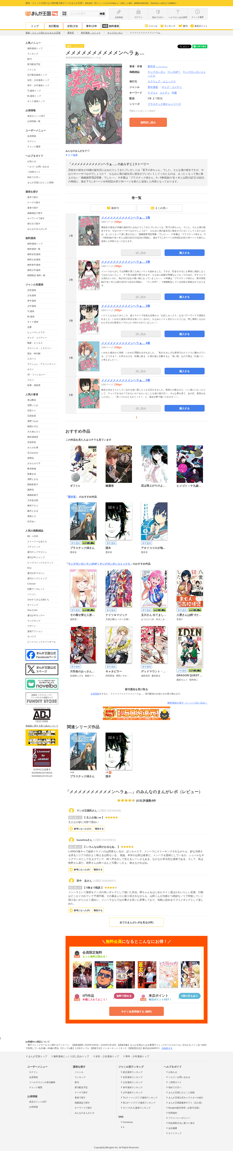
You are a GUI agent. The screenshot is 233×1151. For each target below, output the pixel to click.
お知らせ (31, 161)
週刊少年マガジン (36, 573)
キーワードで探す (36, 218)
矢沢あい (31, 521)
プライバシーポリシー (179, 1118)
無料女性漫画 (33, 254)
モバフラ (31, 636)
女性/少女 (72, 26)
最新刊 (115, 208)
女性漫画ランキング (133, 1077)
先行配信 (54, 26)
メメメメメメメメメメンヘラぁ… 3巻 (125, 305)
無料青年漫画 (33, 265)
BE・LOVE (32, 536)
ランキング (169, 26)
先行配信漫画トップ (37, 75)
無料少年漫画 (33, 270)
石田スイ (31, 410)
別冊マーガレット (36, 589)
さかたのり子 (33, 463)
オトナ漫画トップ (36, 101)
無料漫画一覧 (33, 249)
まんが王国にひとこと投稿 (40, 182)
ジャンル (153, 26)
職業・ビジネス (35, 343)
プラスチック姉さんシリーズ (164, 104)
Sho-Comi (32, 610)
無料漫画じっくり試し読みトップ (71, 1056)
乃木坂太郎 (32, 500)
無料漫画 (114, 26)
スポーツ (31, 359)
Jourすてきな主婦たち (38, 599)
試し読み (141, 252)
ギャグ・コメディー (37, 337)
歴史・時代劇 (33, 353)
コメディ (165, 92)
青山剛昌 (31, 400)
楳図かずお (32, 426)
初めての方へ (33, 177)
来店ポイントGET (36, 116)
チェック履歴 (33, 146)
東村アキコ (32, 505)
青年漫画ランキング (133, 1087)
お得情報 (33, 1107)
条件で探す (32, 197)
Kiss (29, 568)
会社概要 (172, 1128)
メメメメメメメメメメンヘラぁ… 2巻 (125, 261)
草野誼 (30, 458)
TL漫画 (30, 311)
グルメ (30, 380)
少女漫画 (31, 295)
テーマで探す (33, 202)
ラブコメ (153, 92)
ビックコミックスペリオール (41, 642)
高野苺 (30, 490)
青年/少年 (91, 26)
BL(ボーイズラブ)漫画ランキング (139, 1102)
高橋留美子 (32, 495)
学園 (174, 92)
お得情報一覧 (33, 121)
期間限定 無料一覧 (36, 275)
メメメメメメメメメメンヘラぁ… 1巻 (125, 217)
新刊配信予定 (33, 64)
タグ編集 (73, 155)
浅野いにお (32, 405)
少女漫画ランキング (133, 1082)
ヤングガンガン (77, 563)
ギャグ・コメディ (172, 87)
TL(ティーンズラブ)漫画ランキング (140, 1097)
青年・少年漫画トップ (38, 85)
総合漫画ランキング (133, 1072)
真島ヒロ (31, 516)
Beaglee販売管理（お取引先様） (184, 1108)
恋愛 (29, 327)
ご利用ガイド (33, 172)
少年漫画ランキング (133, 1092)
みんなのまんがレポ (37, 229)
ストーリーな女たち (37, 541)
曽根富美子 (32, 484)
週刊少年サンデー (36, 615)
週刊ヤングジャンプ (37, 578)
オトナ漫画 (32, 322)
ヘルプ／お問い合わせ (38, 166)
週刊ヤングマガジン (37, 552)
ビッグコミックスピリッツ (40, 562)
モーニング (32, 605)
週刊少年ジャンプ (36, 557)
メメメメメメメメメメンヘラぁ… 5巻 (125, 380)
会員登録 (31, 136)
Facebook (128, 1122)
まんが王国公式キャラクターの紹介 (185, 1097)
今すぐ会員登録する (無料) (136, 1011)
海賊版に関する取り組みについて (41, 726)
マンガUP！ (93, 563)
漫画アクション (35, 631)
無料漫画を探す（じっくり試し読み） (187, 702)
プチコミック (33, 547)
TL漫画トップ (34, 90)
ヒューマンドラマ (36, 332)
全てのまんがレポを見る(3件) (136, 922)
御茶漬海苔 (32, 437)
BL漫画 (30, 316)
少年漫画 (31, 306)
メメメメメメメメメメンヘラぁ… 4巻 (125, 343)
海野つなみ (32, 421)
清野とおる (32, 479)
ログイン (31, 141)
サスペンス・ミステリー (39, 348)
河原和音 (31, 442)
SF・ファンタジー (36, 374)
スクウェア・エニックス (162, 81)
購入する (184, 252)
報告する (99, 829)
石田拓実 (31, 416)
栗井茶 (158, 66)
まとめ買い (161, 208)
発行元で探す (33, 223)
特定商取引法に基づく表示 (181, 1123)
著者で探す (32, 208)
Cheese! (31, 584)
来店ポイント (201, 26)
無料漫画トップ (35, 48)
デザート (31, 626)
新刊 (185, 26)
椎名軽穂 (31, 468)
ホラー (30, 369)
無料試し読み (148, 122)
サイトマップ (174, 1133)
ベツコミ (31, 594)
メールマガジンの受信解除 (42, 1082)
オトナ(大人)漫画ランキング (137, 1108)
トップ (35, 26)
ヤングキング (33, 620)
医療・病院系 (33, 385)
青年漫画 (31, 300)
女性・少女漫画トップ (38, 80)
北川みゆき (32, 453)
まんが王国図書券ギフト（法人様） (185, 1102)
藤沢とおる (32, 511)
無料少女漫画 (33, 259)
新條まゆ (31, 474)
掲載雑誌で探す (35, 213)
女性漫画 (31, 290)
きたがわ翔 (32, 447)
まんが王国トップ (37, 1056)
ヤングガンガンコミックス (115, 563)
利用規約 (172, 1113)
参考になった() (82, 829)
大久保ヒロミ (33, 431)
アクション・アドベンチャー (41, 364)
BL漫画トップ (34, 96)
